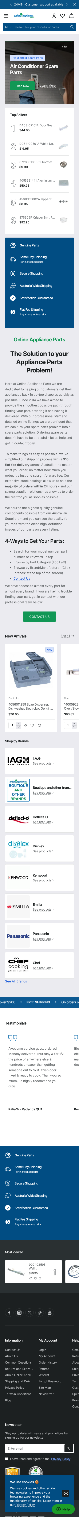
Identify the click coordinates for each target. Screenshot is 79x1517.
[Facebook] (9, 1312)
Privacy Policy (25, 1504)
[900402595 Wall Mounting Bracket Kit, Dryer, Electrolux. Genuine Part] (16, 1271)
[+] (18, 723)
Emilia (37, 904)
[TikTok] (39, 1312)
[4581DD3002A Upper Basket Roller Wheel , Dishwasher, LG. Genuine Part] (63, 201)
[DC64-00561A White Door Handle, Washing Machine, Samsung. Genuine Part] (63, 146)
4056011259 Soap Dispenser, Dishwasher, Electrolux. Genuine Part (30, 706)
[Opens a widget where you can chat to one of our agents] (63, 1509)
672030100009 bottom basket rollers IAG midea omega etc (37, 162)
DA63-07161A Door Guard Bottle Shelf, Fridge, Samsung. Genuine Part (37, 125)
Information (14, 1340)
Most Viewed (14, 1252)
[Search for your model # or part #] (72, 27)
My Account (48, 1340)
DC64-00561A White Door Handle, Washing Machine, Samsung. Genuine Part (37, 143)
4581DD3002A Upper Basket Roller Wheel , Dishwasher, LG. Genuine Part (37, 199)
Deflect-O (40, 817)
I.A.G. (37, 758)
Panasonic (41, 934)
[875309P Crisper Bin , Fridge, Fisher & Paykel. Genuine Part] (63, 220)
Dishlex (38, 846)
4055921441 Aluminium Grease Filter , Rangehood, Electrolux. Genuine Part (37, 180)
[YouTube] (50, 1312)
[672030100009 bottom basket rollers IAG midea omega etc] (63, 164)
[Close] (74, 4)
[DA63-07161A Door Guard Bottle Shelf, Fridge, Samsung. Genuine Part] (63, 128)
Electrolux (14, 698)
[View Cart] (71, 16)
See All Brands (16, 981)
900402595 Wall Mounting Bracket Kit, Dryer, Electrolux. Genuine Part (37, 1267)
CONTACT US (39, 617)
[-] (18, 727)
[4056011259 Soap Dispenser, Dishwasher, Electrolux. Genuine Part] (31, 669)
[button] (67, 4)
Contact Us (21, 578)
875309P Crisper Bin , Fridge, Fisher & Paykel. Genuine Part (37, 217)
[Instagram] (19, 1312)
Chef (66, 698)
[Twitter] (29, 1312)
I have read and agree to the (40, 1459)
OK (65, 1493)
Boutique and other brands (52, 787)
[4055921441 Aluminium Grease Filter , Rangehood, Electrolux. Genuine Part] (63, 183)
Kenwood (40, 875)
